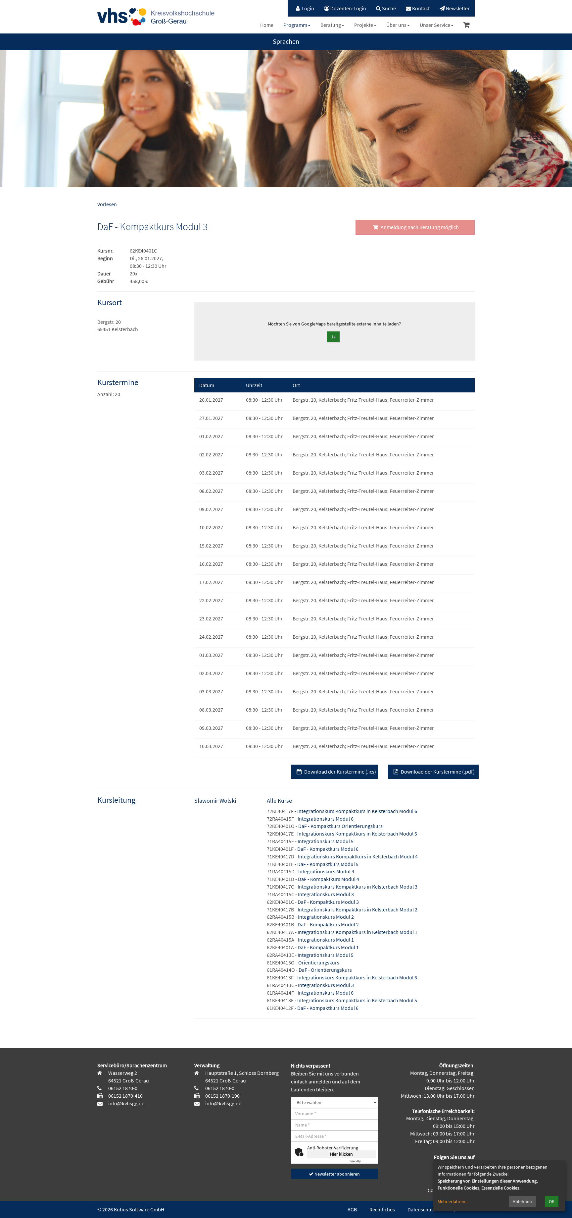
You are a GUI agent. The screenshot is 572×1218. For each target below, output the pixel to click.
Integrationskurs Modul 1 (326, 939)
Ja (333, 337)
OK (551, 1201)
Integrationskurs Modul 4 (326, 871)
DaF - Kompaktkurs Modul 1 (328, 947)
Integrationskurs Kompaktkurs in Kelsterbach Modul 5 (357, 833)
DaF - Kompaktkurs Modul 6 (327, 848)
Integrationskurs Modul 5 (326, 841)
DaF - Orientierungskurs (325, 969)
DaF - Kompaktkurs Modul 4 (328, 879)
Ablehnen (522, 1201)
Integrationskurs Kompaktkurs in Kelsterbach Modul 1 (357, 932)
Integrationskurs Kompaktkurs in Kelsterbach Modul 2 (357, 909)
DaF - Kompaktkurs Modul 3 (328, 902)
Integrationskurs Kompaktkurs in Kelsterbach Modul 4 (358, 856)
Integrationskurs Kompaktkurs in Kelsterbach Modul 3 (357, 886)
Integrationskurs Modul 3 (326, 894)
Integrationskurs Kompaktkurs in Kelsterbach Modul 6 (357, 811)
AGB (352, 1209)
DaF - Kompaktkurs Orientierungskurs (340, 826)
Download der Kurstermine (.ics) (339, 771)
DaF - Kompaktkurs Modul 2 (328, 924)
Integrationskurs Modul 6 (326, 818)
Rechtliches (382, 1209)
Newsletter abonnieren (336, 1174)
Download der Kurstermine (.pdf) (437, 771)
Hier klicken (341, 1154)
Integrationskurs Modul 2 (326, 916)
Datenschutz (421, 1209)
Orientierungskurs (318, 962)
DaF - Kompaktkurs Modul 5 (327, 864)
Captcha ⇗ (363, 1161)
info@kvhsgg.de (125, 1103)
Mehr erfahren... (453, 1201)
